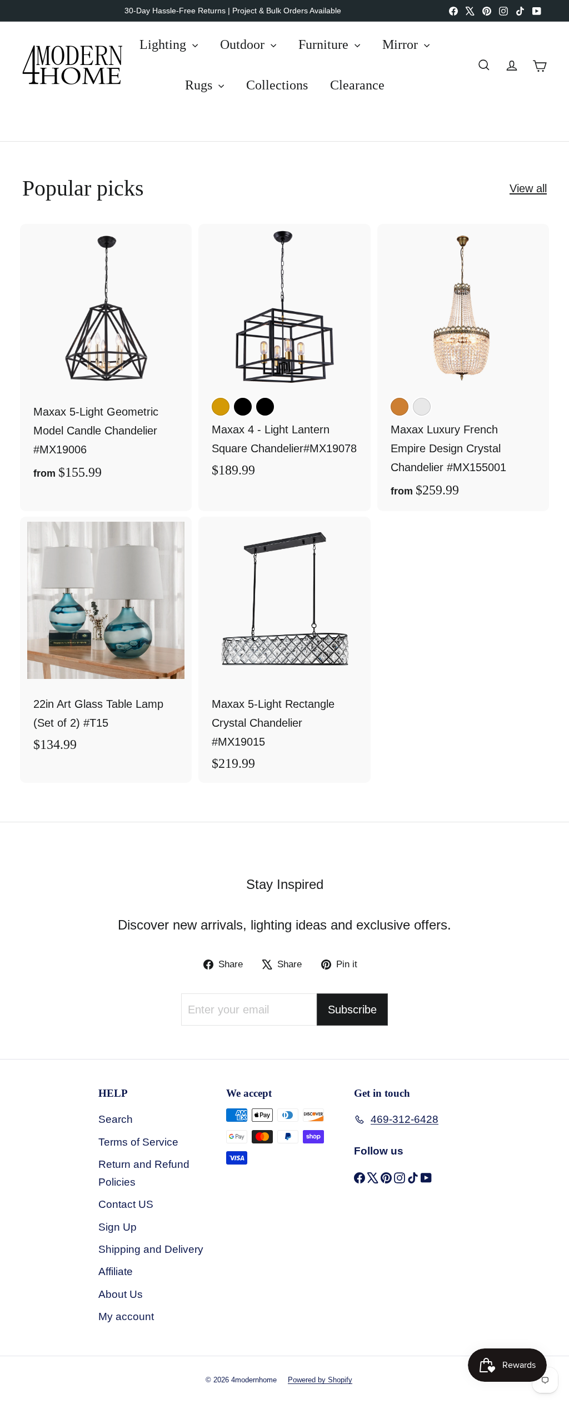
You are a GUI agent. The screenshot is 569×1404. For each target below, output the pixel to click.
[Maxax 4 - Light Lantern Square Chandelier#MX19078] (284, 356)
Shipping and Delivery (150, 1249)
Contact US (125, 1204)
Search (115, 1119)
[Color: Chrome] (422, 407)
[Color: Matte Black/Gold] (243, 407)
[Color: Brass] (220, 407)
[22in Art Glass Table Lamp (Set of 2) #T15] (105, 640)
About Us (120, 1294)
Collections (277, 85)
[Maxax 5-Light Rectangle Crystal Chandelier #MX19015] (284, 650)
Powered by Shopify (320, 1380)
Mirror (401, 44)
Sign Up (117, 1227)
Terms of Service (138, 1142)
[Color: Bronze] (399, 407)
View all (528, 188)
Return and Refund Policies (143, 1173)
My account (126, 1316)
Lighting (164, 44)
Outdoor (244, 44)
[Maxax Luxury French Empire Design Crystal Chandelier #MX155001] (463, 367)
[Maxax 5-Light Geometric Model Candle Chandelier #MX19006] (105, 358)
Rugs (200, 85)
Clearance (357, 85)
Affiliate (115, 1271)
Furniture (325, 44)
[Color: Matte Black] (265, 407)
